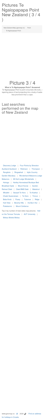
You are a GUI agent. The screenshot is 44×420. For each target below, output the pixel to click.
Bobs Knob (7, 199)
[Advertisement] (22, 57)
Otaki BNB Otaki (22, 189)
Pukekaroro (7, 206)
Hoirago (6, 182)
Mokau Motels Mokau (11, 217)
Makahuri (36, 189)
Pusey (17, 199)
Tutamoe (27, 199)
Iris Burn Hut (32, 203)
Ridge (37, 199)
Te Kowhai (34, 192)
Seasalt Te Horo (19, 192)
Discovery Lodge (9, 165)
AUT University (29, 214)
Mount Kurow (23, 186)
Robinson (24, 169)
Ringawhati (18, 172)
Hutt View (6, 203)
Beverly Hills (19, 203)
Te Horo (25, 196)
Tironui (35, 196)
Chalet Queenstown (10, 196)
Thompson (36, 169)
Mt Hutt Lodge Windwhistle (23, 179)
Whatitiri (6, 192)
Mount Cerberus (22, 206)
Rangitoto (7, 172)
